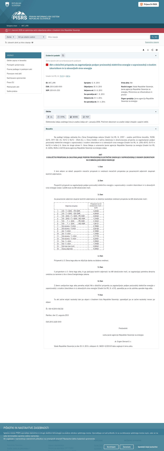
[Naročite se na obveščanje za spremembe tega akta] (143, 50)
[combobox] (31, 37)
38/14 (68, 76)
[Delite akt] (152, 50)
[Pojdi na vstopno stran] (13, 6)
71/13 (62, 76)
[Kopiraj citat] (63, 55)
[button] (101, 55)
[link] (12, 25)
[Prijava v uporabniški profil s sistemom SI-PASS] (148, 4)
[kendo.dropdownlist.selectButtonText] (43, 37)
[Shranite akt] (148, 50)
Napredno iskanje (152, 42)
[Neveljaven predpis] (47, 65)
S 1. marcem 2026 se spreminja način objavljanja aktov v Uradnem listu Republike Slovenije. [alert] (44, 30)
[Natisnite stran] (157, 50)
